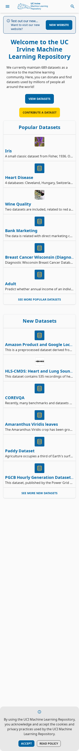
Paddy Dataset (20, 450)
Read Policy (49, 743)
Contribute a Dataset (40, 112)
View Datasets (39, 99)
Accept (26, 743)
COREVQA (15, 397)
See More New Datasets (39, 493)
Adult (10, 283)
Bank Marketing (21, 230)
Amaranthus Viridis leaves (31, 424)
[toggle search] (72, 6)
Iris (8, 151)
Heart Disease (19, 177)
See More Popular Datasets (39, 299)
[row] (39, 147)
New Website (59, 25)
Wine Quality (18, 204)
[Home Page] (32, 6)
